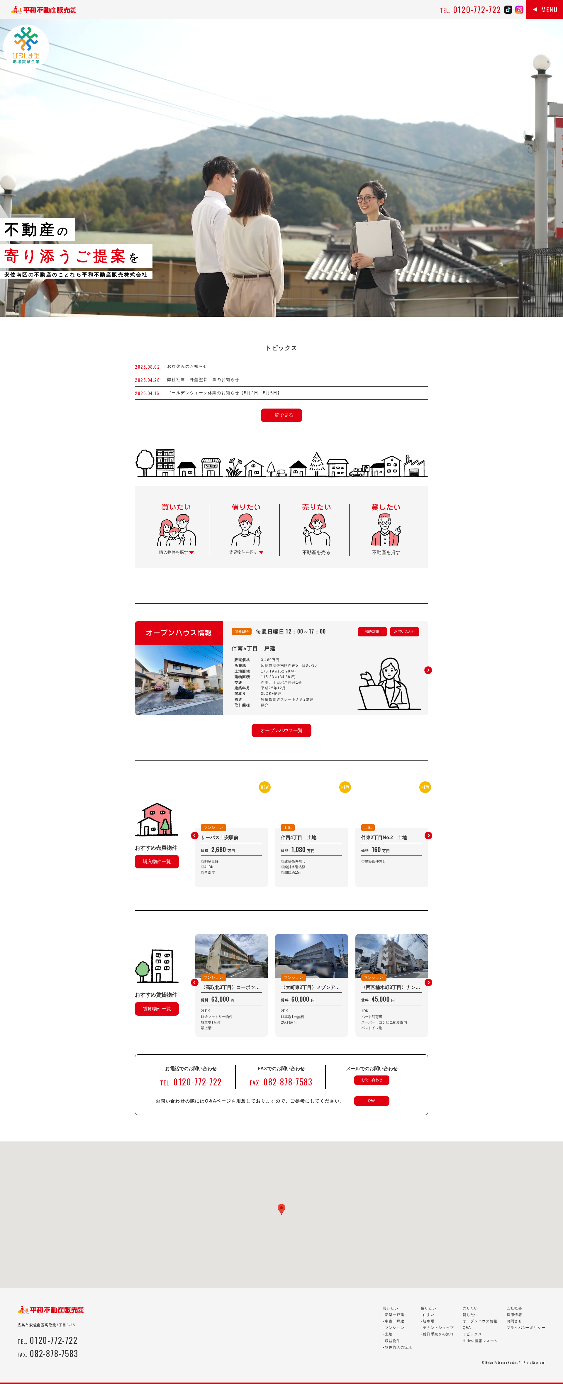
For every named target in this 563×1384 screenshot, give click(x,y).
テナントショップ (438, 1328)
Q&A (371, 1101)
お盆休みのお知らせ (187, 366)
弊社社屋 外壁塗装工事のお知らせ (205, 379)
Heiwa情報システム (480, 1341)
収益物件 (393, 1341)
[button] (428, 670)
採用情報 (514, 1315)
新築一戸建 (394, 1315)
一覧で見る (281, 415)
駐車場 (429, 1321)
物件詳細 (372, 631)
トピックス (472, 1334)
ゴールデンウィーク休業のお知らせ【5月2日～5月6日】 (224, 392)
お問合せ (514, 1321)
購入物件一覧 (157, 861)
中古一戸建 (394, 1321)
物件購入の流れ (398, 1347)
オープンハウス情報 (480, 1321)
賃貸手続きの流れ (438, 1334)
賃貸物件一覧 (157, 1008)
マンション (394, 1328)
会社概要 (514, 1308)
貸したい (470, 1315)
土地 (389, 1334)
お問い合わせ (404, 631)
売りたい (470, 1308)
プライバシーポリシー (526, 1328)
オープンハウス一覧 (281, 730)
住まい (429, 1315)
